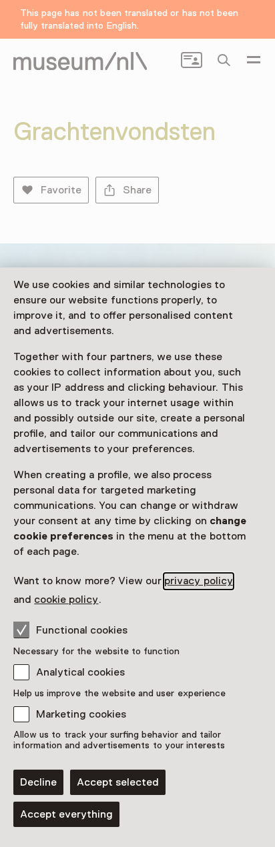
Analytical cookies (80, 672)
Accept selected (118, 782)
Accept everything (66, 814)
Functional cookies (81, 630)
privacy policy (198, 581)
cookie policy (66, 600)
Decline (38, 782)
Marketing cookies (81, 714)
